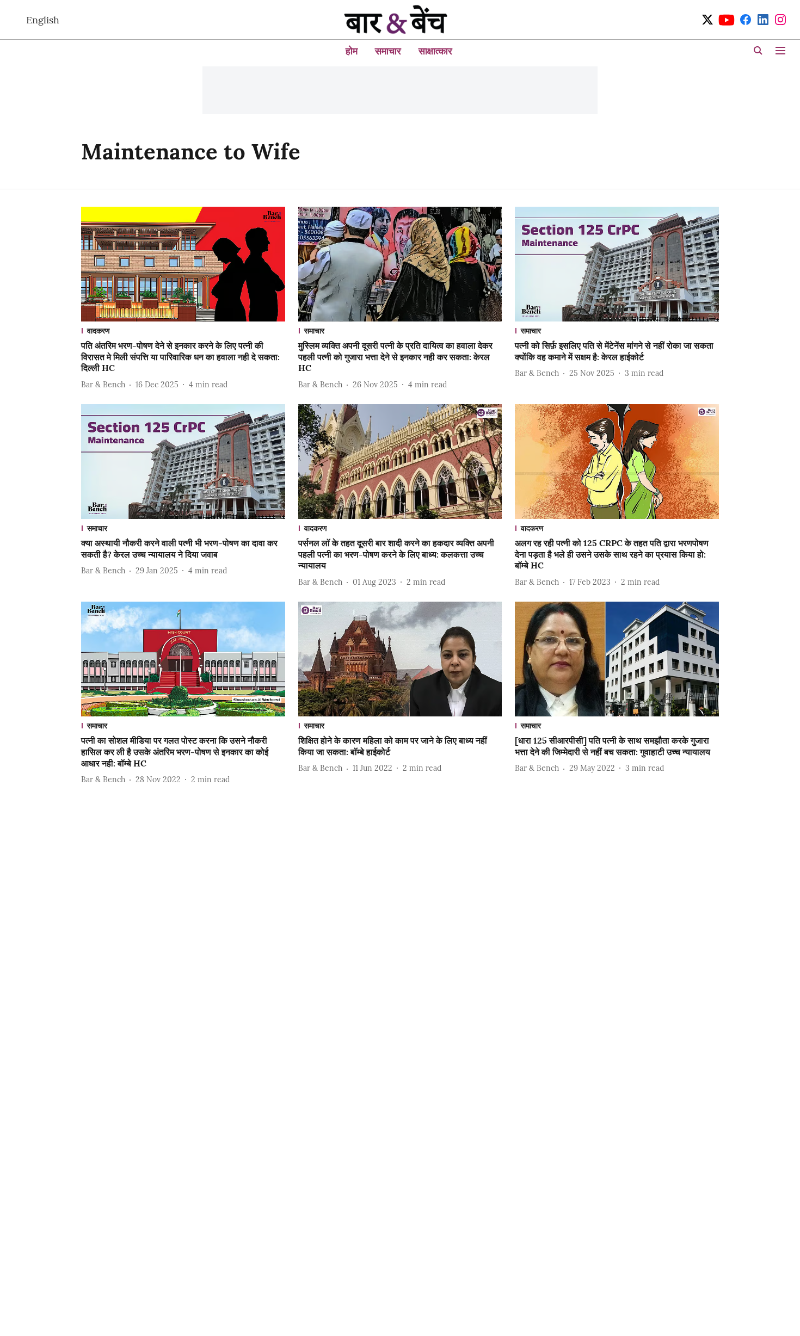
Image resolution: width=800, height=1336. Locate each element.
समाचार (388, 51)
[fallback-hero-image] (183, 264)
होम (352, 51)
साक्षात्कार (435, 51)
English (42, 20)
